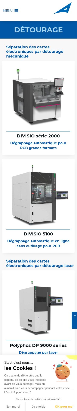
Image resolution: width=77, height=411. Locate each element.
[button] (8, 14)
